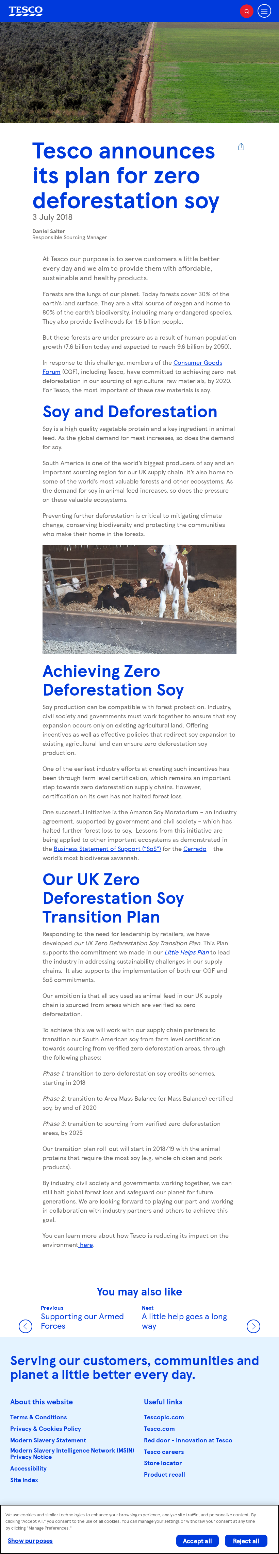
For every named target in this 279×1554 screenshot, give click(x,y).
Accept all (197, 1540)
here (85, 1244)
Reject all (246, 1540)
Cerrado (195, 848)
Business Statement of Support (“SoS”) (107, 848)
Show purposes (30, 1540)
